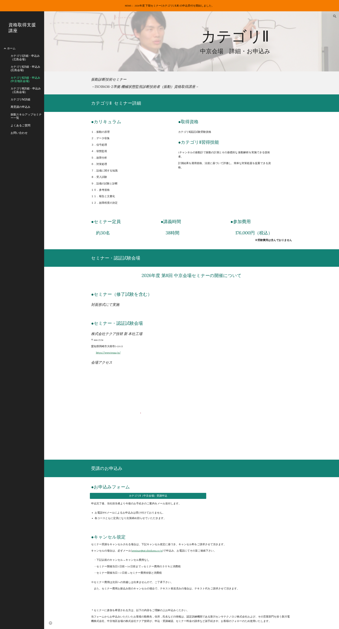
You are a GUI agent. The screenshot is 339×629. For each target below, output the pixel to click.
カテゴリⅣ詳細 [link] (20, 99)
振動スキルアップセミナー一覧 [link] (26, 116)
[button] (335, 16)
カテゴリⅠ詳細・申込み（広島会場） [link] (25, 57)
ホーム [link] (11, 48)
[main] (235, 41)
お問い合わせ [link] (19, 133)
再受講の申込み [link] (20, 107)
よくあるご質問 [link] (20, 125)
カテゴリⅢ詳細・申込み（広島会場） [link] (26, 90)
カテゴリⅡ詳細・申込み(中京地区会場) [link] (25, 79)
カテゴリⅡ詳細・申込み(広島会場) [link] (25, 68)
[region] (169, 5)
